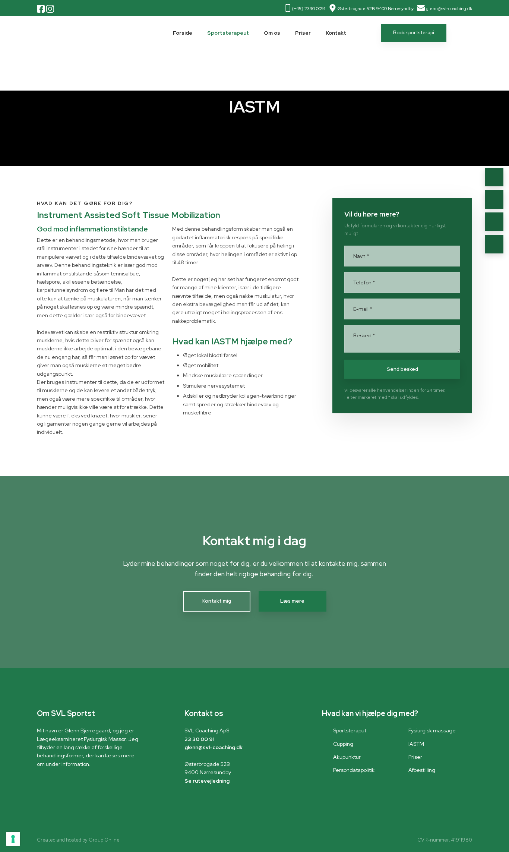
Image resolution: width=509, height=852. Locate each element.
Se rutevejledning (207, 780)
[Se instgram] (50, 9)
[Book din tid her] (494, 221)
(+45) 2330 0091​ (308, 9)
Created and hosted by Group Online (78, 840)
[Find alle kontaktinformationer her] (494, 244)
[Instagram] (57, 784)
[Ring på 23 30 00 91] (494, 177)
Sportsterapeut (228, 32)
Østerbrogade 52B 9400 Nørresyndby (376, 9)
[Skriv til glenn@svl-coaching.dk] (494, 199)
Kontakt (336, 32)
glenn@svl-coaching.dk (449, 9)
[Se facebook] (41, 9)
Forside (182, 32)
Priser (303, 32)
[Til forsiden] (79, 53)
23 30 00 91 (199, 739)
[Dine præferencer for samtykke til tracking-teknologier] (13, 839)
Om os (272, 32)
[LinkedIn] (71, 784)
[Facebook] (44, 784)
